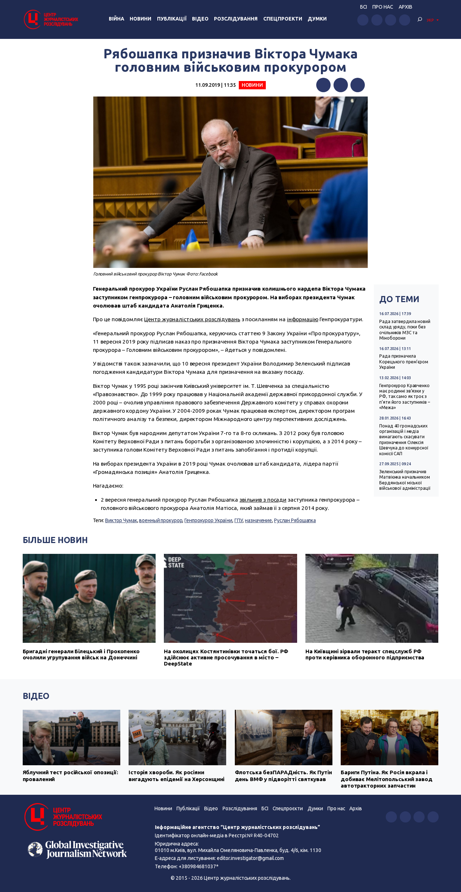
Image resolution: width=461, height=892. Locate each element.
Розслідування (236, 19)
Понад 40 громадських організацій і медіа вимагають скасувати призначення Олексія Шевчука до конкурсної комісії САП (403, 439)
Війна (116, 19)
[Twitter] (341, 85)
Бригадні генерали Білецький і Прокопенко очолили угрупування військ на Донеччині (81, 654)
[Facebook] (323, 85)
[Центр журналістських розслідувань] (50, 19)
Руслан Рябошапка (295, 520)
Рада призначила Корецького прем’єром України (403, 361)
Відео (200, 19)
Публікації (172, 19)
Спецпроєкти (288, 808)
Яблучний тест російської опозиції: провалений (70, 775)
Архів (405, 7)
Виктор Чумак (121, 520)
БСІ (363, 7)
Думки (317, 19)
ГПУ (238, 520)
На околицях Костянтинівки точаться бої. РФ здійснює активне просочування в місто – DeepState (226, 657)
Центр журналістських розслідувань (192, 319)
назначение (258, 520)
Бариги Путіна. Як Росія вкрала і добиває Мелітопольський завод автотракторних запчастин (387, 779)
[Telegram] (357, 85)
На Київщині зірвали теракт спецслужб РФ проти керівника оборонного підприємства (365, 654)
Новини (140, 19)
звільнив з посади (263, 500)
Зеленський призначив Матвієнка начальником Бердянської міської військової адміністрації (404, 479)
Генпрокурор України (208, 520)
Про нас (382, 7)
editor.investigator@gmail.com (250, 858)
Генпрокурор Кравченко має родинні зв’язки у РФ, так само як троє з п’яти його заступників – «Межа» (404, 396)
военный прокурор (160, 520)
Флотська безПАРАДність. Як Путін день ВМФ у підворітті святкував (283, 775)
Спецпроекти (282, 19)
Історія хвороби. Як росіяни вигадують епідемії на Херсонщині (176, 775)
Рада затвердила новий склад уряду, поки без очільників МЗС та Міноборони (404, 329)
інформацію (302, 319)
